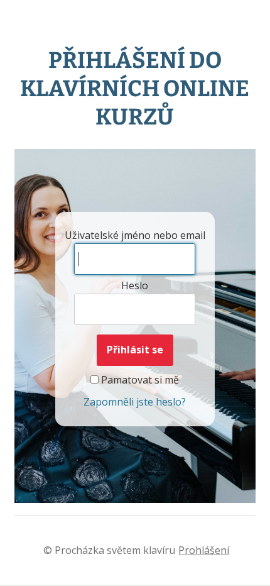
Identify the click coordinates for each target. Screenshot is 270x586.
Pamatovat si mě (139, 380)
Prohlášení (203, 550)
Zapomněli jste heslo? (135, 402)
